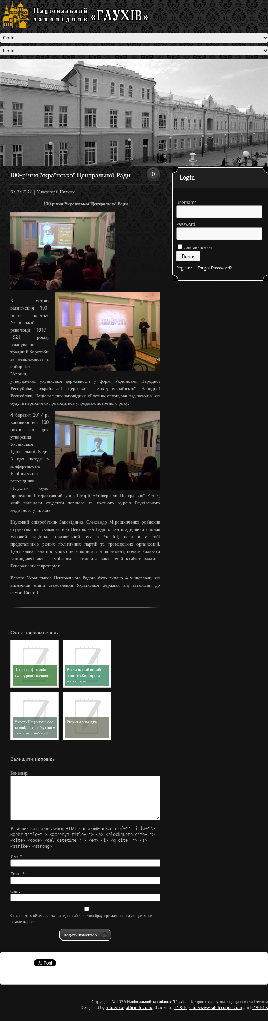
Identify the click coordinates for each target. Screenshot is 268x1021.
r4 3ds (180, 1008)
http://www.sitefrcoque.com (215, 1008)
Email (17, 874)
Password (185, 224)
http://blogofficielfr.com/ (129, 1008)
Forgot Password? (215, 268)
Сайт (14, 891)
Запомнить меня (198, 247)
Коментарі (19, 773)
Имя (16, 856)
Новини (67, 192)
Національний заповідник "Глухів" (157, 1002)
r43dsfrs (260, 1008)
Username (186, 202)
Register (184, 268)
